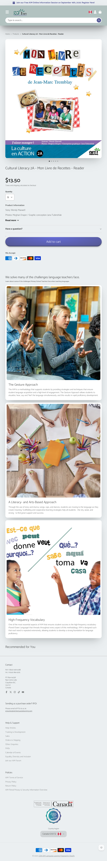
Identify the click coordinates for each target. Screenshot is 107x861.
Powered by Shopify (67, 855)
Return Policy (10, 785)
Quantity (8, 192)
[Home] (20, 12)
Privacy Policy (10, 781)
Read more (10, 220)
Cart (100, 12)
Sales (7, 736)
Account (95, 12)
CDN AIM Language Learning (49, 855)
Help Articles (10, 728)
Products (16, 34)
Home (7, 34)
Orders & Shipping (12, 740)
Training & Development (15, 732)
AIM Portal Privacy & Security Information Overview (26, 789)
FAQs (7, 748)
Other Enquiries (11, 744)
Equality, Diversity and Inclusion (18, 756)
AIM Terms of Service (14, 777)
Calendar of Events (13, 752)
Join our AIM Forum (13, 760)
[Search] (99, 20)
